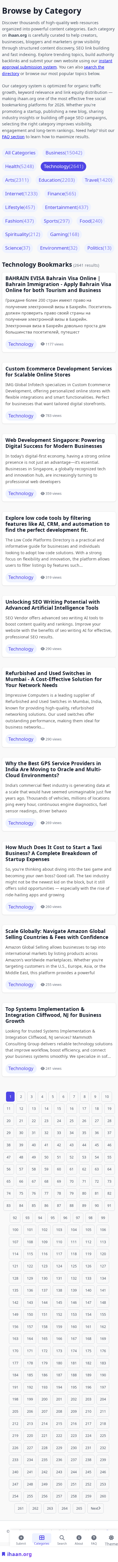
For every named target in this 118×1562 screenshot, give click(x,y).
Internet (21, 193)
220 (30, 1435)
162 (103, 1326)
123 (45, 1266)
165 (45, 1338)
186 (45, 1375)
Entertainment (66, 207)
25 (72, 1120)
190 (103, 1375)
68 (46, 1181)
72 (97, 1181)
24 (59, 1120)
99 (103, 1217)
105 (88, 1229)
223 (74, 1435)
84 (21, 1205)
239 (103, 1459)
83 (9, 1205)
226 (15, 1447)
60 (59, 1169)
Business (64, 152)
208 (59, 1411)
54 (97, 1157)
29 (9, 1132)
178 (30, 1363)
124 (59, 1266)
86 (46, 1205)
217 (88, 1423)
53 (84, 1157)
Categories (41, 1542)
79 (72, 1193)
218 (103, 1423)
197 (103, 1387)
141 (103, 1290)
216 (74, 1423)
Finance (62, 193)
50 (46, 1157)
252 (88, 1484)
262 (35, 1508)
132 (74, 1278)
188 (74, 1375)
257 (59, 1496)
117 (59, 1253)
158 (45, 1326)
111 (74, 1242)
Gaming (64, 234)
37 (109, 1132)
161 (88, 1326)
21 (21, 1120)
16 (72, 1108)
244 (74, 1472)
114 (15, 1253)
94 (40, 1217)
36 (97, 1132)
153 (74, 1314)
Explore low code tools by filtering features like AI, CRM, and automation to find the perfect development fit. (57, 524)
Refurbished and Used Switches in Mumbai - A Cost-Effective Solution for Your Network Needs (53, 679)
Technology (63, 166)
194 (59, 1387)
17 (84, 1108)
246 (103, 1472)
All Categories (20, 152)
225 (103, 1435)
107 (15, 1242)
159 (59, 1326)
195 (74, 1387)
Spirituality (22, 234)
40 (34, 1145)
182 (88, 1363)
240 (15, 1472)
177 (15, 1363)
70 (72, 1181)
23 (46, 1120)
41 (46, 1145)
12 (21, 1108)
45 (97, 1145)
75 (21, 1193)
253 (103, 1484)
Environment (58, 248)
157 (30, 1326)
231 (88, 1447)
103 (59, 1229)
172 (45, 1350)
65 (9, 1181)
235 (45, 1459)
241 (30, 1472)
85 (34, 1205)
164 (30, 1338)
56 (9, 1169)
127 (103, 1266)
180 (59, 1363)
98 (90, 1217)
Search (62, 1542)
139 (74, 1290)
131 (59, 1278)
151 (45, 1314)
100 (15, 1229)
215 (59, 1423)
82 (109, 1193)
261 (21, 1508)
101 (30, 1229)
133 (88, 1278)
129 (30, 1278)
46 (109, 1145)
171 (30, 1350)
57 (21, 1169)
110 (59, 1242)
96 (65, 1217)
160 (74, 1326)
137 (45, 1290)
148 (103, 1302)
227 (30, 1447)
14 (46, 1108)
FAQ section (13, 136)
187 (59, 1375)
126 (88, 1266)
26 (84, 1120)
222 (59, 1435)
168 (88, 1338)
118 (74, 1253)
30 (21, 1132)
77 (46, 1193)
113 (103, 1242)
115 (30, 1253)
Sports (57, 221)
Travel (98, 180)
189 (88, 1375)
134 (103, 1278)
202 (74, 1399)
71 (84, 1181)
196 (88, 1387)
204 (103, 1399)
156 (15, 1326)
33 (59, 1132)
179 (45, 1363)
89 (84, 1205)
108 (30, 1242)
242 (45, 1472)
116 (45, 1253)
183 (103, 1363)
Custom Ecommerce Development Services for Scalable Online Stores (58, 372)
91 (109, 1205)
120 (103, 1253)
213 (30, 1423)
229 (59, 1447)
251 (74, 1484)
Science (17, 248)
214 (45, 1423)
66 (21, 1181)
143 (30, 1302)
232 (103, 1447)
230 (74, 1447)
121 (15, 1266)
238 (88, 1459)
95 (53, 1217)
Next (94, 1508)
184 (15, 1375)
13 (34, 1108)
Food (91, 221)
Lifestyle (20, 207)
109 (45, 1242)
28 (109, 1120)
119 (88, 1253)
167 (74, 1338)
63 (97, 1169)
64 (109, 1169)
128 (15, 1278)
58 (34, 1169)
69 (59, 1181)
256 (45, 1496)
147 (88, 1302)
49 (34, 1157)
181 (74, 1363)
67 (34, 1181)
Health (19, 166)
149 (15, 1314)
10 (107, 1096)
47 (9, 1157)
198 (15, 1399)
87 (59, 1205)
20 (9, 1120)
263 (50, 1508)
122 (30, 1266)
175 (88, 1350)
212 (15, 1423)
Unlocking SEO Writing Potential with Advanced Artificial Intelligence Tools (52, 605)
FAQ (94, 1542)
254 (15, 1496)
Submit (21, 1542)
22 (34, 1120)
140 (88, 1290)
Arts (17, 180)
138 (59, 1290)
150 (30, 1314)
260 (103, 1496)
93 (27, 1217)
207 (45, 1411)
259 (88, 1496)
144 (45, 1302)
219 (15, 1435)
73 (109, 1181)
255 (30, 1496)
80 (84, 1193)
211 (103, 1411)
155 (103, 1314)
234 (30, 1459)
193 (45, 1387)
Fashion (19, 221)
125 (74, 1266)
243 (59, 1472)
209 (74, 1411)
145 (59, 1302)
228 (45, 1447)
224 (88, 1435)
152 (59, 1314)
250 (59, 1484)
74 (9, 1193)
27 (97, 1120)
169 (103, 1338)
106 (103, 1229)
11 (9, 1108)
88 (72, 1205)
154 (88, 1314)
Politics (99, 248)
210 (88, 1411)
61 (72, 1169)
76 (34, 1193)
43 (72, 1145)
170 (15, 1350)
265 (79, 1508)
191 (15, 1387)
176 (103, 1350)
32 (46, 1132)
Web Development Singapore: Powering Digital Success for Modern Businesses (55, 443)
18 (97, 1108)
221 (45, 1435)
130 (45, 1278)
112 (88, 1242)
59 (46, 1169)
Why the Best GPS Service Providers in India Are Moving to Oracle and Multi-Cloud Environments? (53, 769)
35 (84, 1132)
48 (21, 1157)
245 (88, 1472)
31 (34, 1132)
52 (72, 1157)
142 (15, 1302)
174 (74, 1350)
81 (97, 1193)
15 (59, 1108)
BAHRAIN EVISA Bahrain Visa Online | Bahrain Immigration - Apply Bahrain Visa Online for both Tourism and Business (58, 284)
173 (59, 1350)
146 (74, 1302)
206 (30, 1411)
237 (74, 1459)
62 (84, 1169)
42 (59, 1145)
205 (15, 1411)
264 (65, 1508)
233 (15, 1459)
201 (59, 1399)
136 (30, 1290)
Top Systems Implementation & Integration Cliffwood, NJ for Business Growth (53, 1015)
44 (84, 1145)
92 (15, 1217)
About (79, 1542)
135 (15, 1290)
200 (45, 1399)
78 (59, 1193)
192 (30, 1387)
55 (109, 1157)
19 (109, 1108)
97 (78, 1217)
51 (59, 1157)
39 (21, 1145)
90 (97, 1205)
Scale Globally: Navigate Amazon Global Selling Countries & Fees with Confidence (56, 934)
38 (9, 1145)
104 (74, 1229)
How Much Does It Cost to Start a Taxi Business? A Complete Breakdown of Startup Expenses (53, 853)
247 (15, 1484)
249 (45, 1484)
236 (59, 1459)
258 (74, 1496)
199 (30, 1399)
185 (30, 1375)
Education (57, 180)
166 (59, 1338)
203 (88, 1399)
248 (30, 1484)
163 (15, 1338)
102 (45, 1229)
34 (72, 1132)
